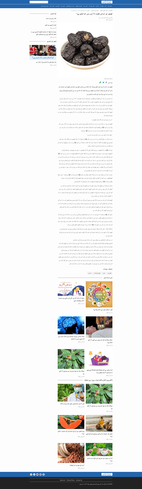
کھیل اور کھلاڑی (79, 6)
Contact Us (79, 480)
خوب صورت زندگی (44, 6)
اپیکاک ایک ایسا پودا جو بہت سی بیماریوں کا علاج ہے (71, 372)
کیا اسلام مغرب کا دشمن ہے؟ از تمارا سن (46, 62)
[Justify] (46, 2)
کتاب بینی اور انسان (51, 18)
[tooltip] (100, 83)
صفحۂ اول (110, 6)
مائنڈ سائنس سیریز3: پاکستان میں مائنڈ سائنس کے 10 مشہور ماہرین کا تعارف (71, 337)
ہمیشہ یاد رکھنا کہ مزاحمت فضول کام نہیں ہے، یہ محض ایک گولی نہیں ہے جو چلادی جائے (43, 33)
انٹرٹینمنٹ (57, 6)
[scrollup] (1, 487)
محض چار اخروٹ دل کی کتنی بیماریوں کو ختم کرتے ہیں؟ (99, 435)
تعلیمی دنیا (63, 6)
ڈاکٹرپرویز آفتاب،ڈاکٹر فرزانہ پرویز (105, 18)
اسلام (106, 6)
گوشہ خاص (52, 6)
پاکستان (97, 6)
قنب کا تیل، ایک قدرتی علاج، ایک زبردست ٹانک (72, 404)
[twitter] (103, 83)
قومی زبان (85, 6)
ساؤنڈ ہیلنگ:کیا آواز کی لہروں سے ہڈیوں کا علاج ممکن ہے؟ (100, 341)
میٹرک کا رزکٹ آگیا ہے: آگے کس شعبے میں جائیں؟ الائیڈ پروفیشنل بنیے (71, 299)
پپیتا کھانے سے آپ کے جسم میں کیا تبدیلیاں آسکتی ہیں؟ (71, 432)
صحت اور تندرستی (94, 10)
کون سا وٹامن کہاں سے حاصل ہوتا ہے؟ (102, 310)
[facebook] (106, 83)
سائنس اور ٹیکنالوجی (70, 6)
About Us (62, 480)
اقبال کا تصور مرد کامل (50, 25)
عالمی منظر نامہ (92, 6)
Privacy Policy (71, 480)
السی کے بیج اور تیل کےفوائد (77, 465)
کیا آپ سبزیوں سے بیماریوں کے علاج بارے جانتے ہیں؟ (99, 459)
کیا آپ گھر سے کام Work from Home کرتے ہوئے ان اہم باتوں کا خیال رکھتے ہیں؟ (99, 371)
